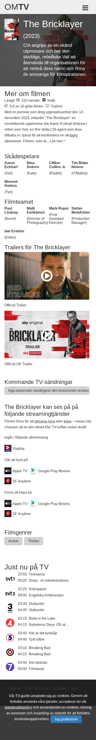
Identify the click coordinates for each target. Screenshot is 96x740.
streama (40, 421)
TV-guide (22, 696)
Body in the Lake (42, 618)
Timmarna (37, 574)
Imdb (50, 100)
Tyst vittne (37, 639)
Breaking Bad (39, 648)
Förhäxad (36, 669)
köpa (67, 421)
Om (16, 7)
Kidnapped (37, 589)
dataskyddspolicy (18, 707)
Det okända (38, 662)
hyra (51, 421)
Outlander (36, 604)
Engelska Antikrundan (46, 595)
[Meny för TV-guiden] (85, 8)
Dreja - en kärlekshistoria (48, 580)
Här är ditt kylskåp (43, 633)
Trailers (56, 106)
